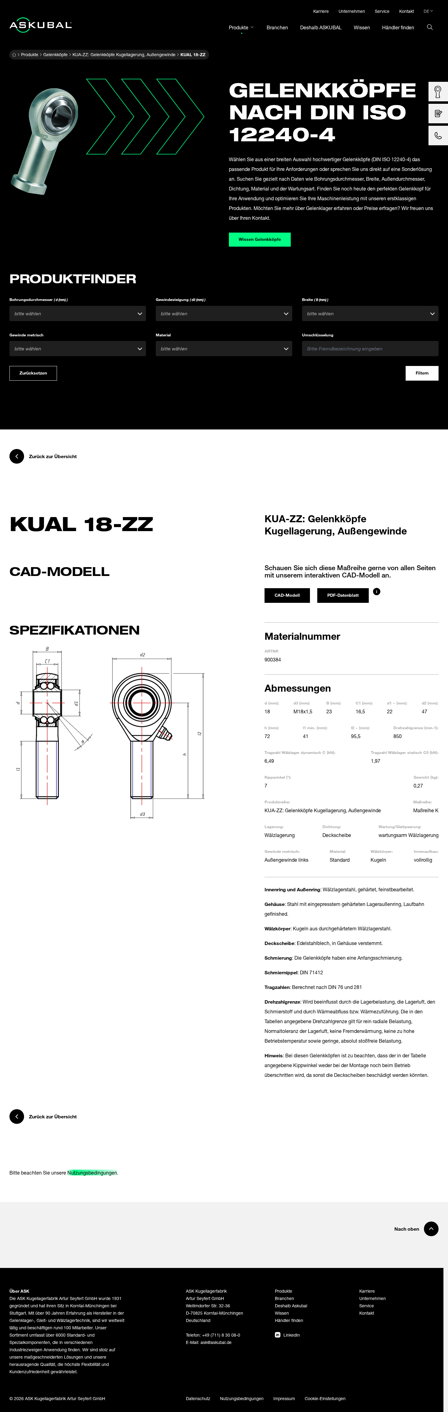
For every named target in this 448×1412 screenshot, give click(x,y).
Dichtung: (331, 826)
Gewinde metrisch (26, 334)
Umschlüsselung (317, 334)
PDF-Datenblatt (343, 595)
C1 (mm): (364, 703)
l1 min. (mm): (315, 727)
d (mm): (272, 703)
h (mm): (272, 727)
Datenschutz (198, 1398)
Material (163, 334)
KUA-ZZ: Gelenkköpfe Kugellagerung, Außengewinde (124, 54)
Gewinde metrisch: (282, 851)
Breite (315, 299)
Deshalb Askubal (291, 1305)
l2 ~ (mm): (360, 727)
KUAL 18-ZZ (192, 54)
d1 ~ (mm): (397, 703)
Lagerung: (274, 826)
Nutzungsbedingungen (92, 1172)
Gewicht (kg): (426, 777)
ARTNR (271, 651)
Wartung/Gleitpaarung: (400, 826)
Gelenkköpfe (55, 54)
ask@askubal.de (216, 1342)
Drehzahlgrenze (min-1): (416, 727)
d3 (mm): (301, 703)
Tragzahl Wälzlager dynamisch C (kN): (300, 752)
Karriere (367, 1291)
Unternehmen (372, 1298)
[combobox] (77, 313)
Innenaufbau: (426, 851)
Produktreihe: (277, 801)
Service (366, 1305)
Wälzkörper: (382, 851)
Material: (338, 851)
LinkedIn (291, 1335)
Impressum (284, 1398)
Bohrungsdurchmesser (38, 299)
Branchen (284, 1298)
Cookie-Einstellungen (325, 1398)
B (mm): (333, 703)
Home (14, 54)
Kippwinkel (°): (278, 777)
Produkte (29, 54)
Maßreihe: (422, 801)
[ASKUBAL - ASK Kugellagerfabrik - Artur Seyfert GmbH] (40, 25)
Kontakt (366, 1313)
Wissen (282, 1313)
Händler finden (289, 1320)
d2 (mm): (430, 703)
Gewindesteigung (180, 299)
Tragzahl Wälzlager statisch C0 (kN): (405, 752)
